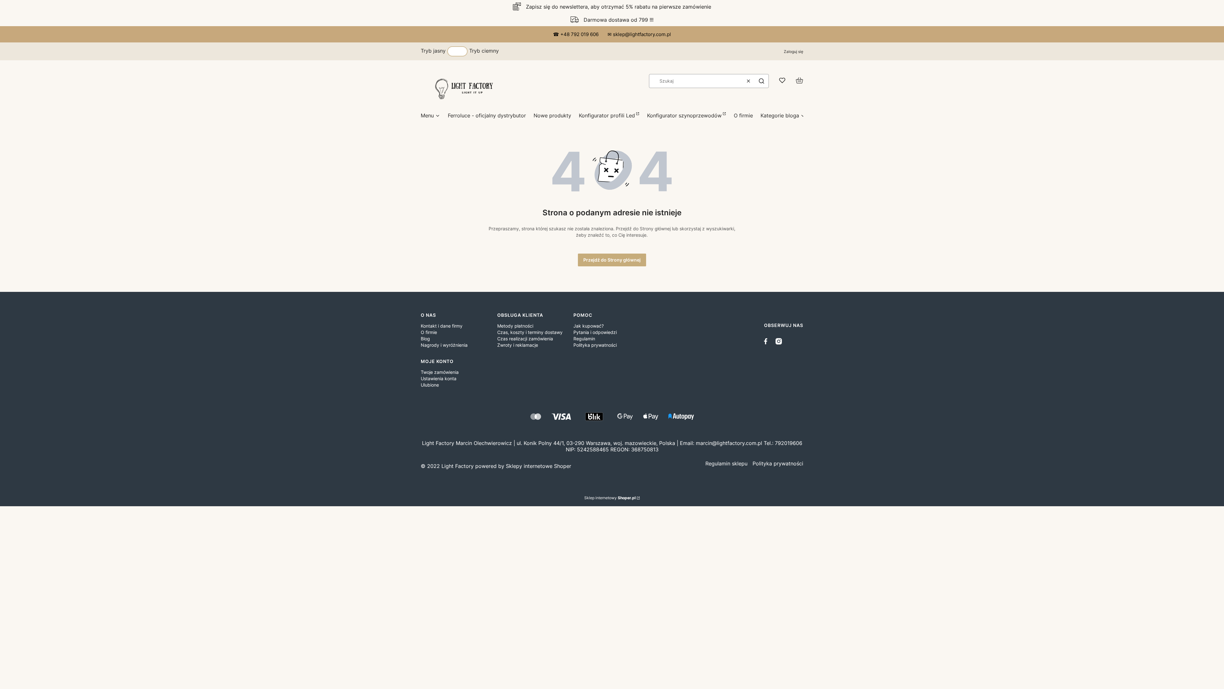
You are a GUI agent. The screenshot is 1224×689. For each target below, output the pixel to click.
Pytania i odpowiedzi (595, 332)
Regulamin (584, 338)
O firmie (429, 332)
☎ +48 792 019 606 (576, 34)
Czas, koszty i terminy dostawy (530, 332)
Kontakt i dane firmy (442, 326)
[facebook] (767, 341)
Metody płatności (515, 326)
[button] (761, 81)
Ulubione (430, 385)
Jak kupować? (588, 326)
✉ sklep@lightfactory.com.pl (639, 34)
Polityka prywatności (595, 345)
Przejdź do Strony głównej (612, 260)
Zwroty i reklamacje (517, 345)
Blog (425, 338)
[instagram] (779, 341)
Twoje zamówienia (440, 372)
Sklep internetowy (610, 497)
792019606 (788, 443)
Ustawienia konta (438, 378)
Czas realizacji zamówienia (525, 338)
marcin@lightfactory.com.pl (729, 443)
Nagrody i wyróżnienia (444, 345)
